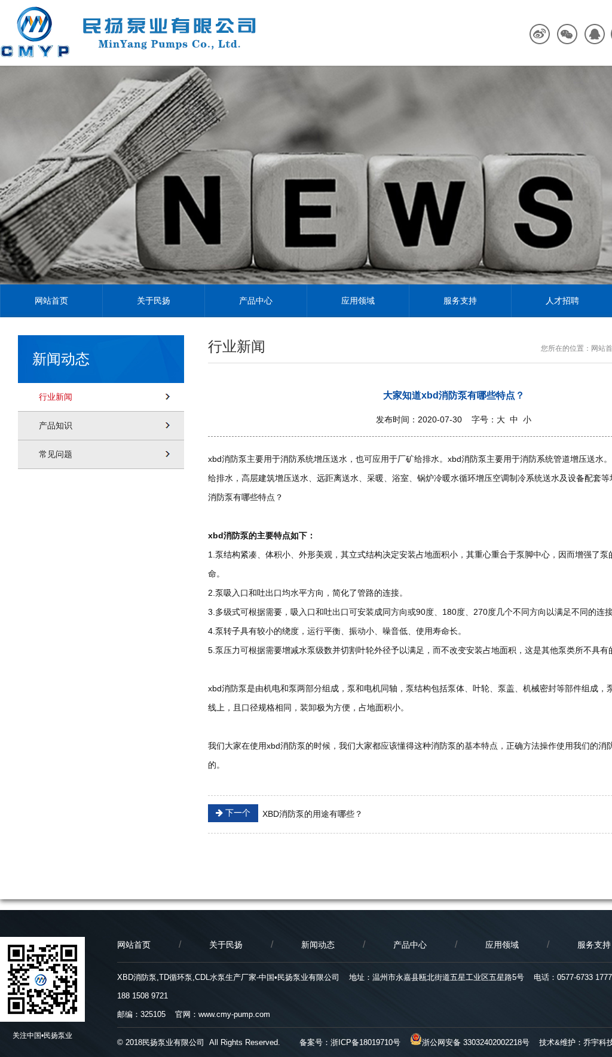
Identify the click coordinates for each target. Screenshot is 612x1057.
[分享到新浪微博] (540, 34)
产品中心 (256, 300)
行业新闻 (55, 397)
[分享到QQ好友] (594, 34)
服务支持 (460, 300)
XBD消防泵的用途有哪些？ (293, 813)
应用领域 (358, 300)
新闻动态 (318, 944)
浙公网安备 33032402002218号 (476, 1042)
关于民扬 (153, 300)
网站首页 (51, 300)
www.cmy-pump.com (234, 1014)
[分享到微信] (567, 34)
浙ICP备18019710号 (365, 1042)
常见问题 (55, 454)
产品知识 (55, 425)
